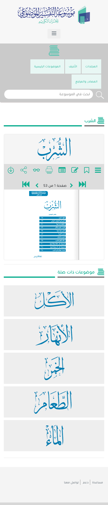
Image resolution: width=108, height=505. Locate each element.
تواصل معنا (71, 482)
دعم (85, 482)
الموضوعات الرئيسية (47, 66)
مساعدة (97, 482)
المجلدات (91, 66)
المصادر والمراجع (86, 81)
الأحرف (73, 66)
